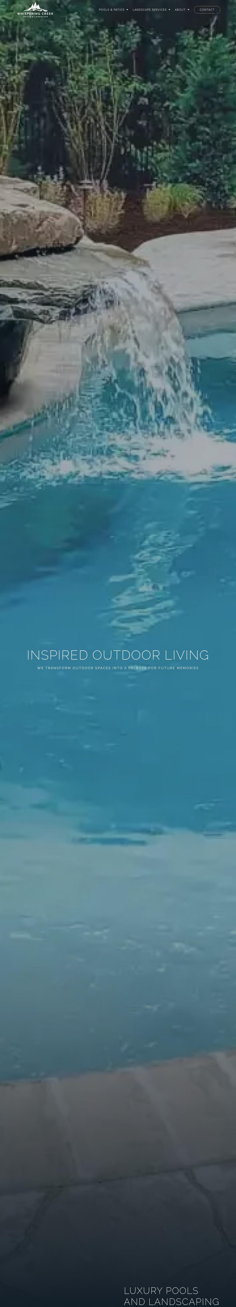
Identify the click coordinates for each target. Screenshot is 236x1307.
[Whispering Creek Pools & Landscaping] (35, 9)
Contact (207, 9)
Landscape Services (150, 9)
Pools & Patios (111, 9)
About (180, 9)
